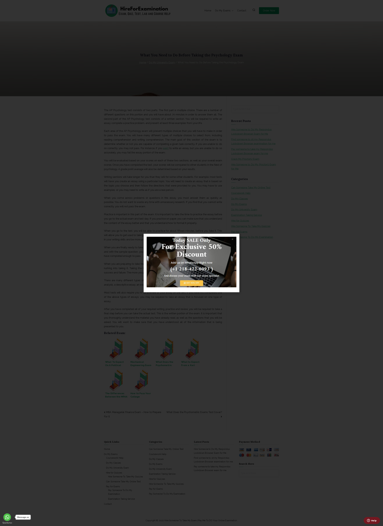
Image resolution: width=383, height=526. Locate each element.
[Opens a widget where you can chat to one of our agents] (372, 521)
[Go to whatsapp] (7, 517)
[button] (235, 238)
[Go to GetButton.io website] (7, 523)
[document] (191, 263)
